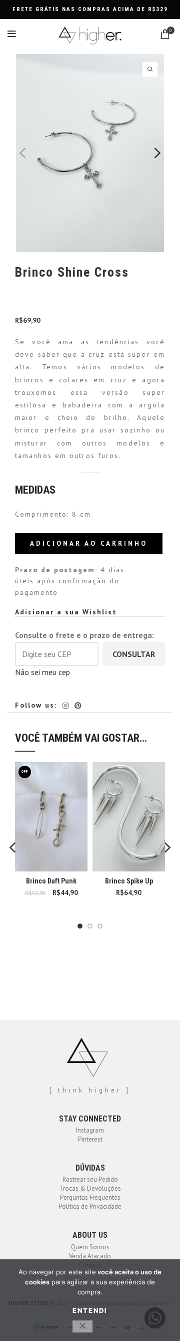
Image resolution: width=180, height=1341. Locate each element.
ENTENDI (90, 1310)
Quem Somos (90, 1247)
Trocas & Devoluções (90, 1188)
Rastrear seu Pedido (90, 1179)
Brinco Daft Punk (51, 881)
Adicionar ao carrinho (89, 543)
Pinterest (90, 1139)
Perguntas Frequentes (90, 1197)
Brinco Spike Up (129, 881)
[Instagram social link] (66, 705)
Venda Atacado (90, 1256)
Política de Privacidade (90, 1206)
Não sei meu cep (42, 672)
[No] (82, 1326)
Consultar (133, 654)
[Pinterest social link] (78, 705)
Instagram (90, 1130)
